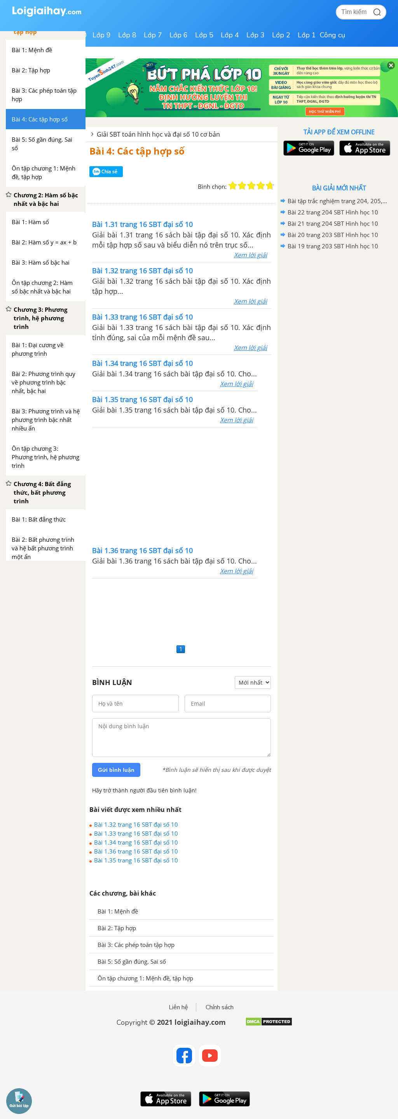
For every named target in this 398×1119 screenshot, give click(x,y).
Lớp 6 (178, 35)
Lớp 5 (204, 35)
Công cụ (332, 35)
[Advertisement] (181, 485)
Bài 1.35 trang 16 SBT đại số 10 (136, 860)
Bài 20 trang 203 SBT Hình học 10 (333, 235)
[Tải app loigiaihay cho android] (308, 148)
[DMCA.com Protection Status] (268, 1024)
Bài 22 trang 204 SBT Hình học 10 (333, 212)
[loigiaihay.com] (47, 15)
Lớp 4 (230, 35)
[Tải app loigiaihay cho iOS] (364, 148)
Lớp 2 (281, 35)
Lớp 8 (127, 35)
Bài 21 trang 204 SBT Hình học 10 (333, 223)
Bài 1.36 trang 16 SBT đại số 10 (136, 851)
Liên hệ (178, 1007)
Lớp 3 (255, 35)
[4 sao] (260, 185)
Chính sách (220, 1007)
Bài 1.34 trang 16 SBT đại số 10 (136, 842)
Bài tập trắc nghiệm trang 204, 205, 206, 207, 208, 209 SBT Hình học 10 (338, 201)
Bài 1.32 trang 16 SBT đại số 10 (136, 824)
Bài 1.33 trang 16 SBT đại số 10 (136, 833)
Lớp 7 (153, 35)
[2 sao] (242, 185)
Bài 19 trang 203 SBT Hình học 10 (333, 246)
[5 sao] (270, 185)
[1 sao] (232, 185)
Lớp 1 (307, 35)
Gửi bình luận (116, 770)
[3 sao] (251, 185)
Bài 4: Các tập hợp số (137, 150)
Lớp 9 (102, 35)
